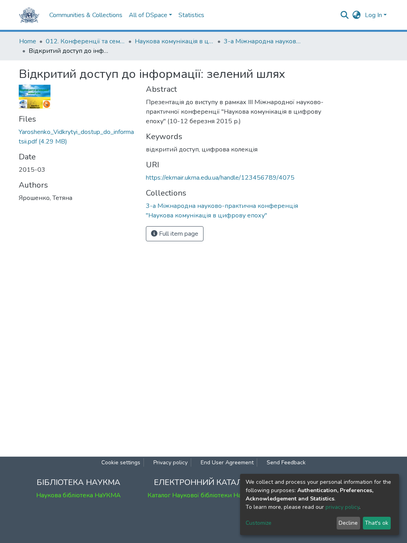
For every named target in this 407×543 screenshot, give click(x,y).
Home (27, 41)
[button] (356, 15)
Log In (373, 15)
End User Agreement (227, 462)
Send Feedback (286, 462)
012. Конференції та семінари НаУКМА (85, 41)
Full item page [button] (177, 233)
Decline (348, 523)
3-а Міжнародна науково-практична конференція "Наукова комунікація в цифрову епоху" (263, 41)
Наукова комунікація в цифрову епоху (174, 41)
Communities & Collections (85, 15)
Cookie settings (120, 462)
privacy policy (342, 507)
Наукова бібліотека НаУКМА (78, 495)
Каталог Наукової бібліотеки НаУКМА (203, 495)
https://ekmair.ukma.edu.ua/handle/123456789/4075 (220, 177)
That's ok (376, 523)
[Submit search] (344, 15)
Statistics (191, 15)
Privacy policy (170, 462)
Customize (258, 523)
